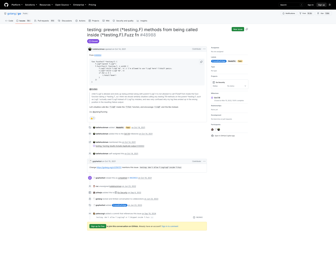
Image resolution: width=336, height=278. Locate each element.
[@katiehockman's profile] (89, 49)
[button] (201, 62)
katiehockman (99, 49)
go (19, 13)
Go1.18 (127, 134)
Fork (307, 13)
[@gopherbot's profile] (89, 161)
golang (11, 13)
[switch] (92, 118)
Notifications (290, 13)
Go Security (122, 192)
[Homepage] (6, 5)
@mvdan (93, 89)
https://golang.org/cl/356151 (109, 167)
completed (122, 178)
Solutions (30, 4)
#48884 (97, 55)
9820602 (134, 178)
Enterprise (78, 4)
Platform (16, 4)
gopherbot (97, 161)
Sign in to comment (170, 226)
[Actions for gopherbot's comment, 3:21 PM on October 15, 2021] (204, 161)
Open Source (62, 4)
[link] (100, 127)
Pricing (92, 4)
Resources (45, 4)
